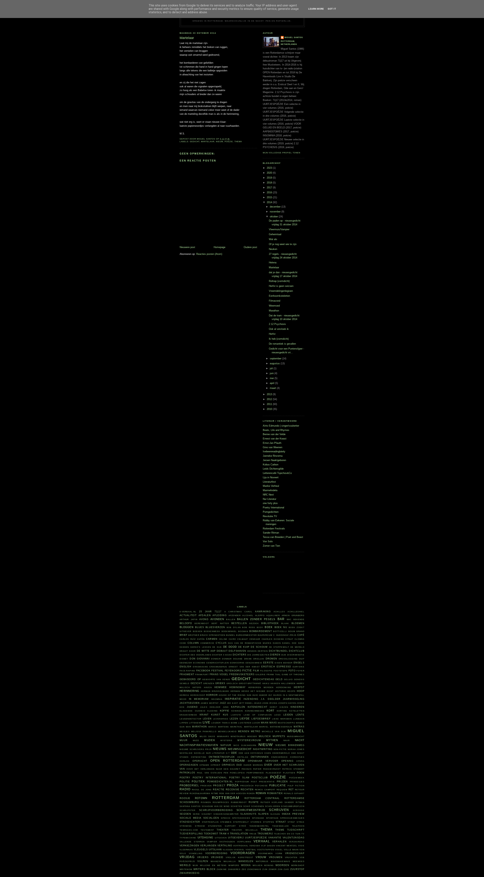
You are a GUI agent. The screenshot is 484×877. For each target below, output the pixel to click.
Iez (270, 695)
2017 (270, 187)
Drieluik (258, 659)
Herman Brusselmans (215, 691)
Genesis (299, 679)
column (193, 643)
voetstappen (265, 850)
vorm (278, 853)
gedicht (194, 141)
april (272, 383)
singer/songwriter (226, 814)
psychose (261, 786)
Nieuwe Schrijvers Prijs (196, 749)
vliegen (228, 850)
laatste (236, 715)
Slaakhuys (248, 814)
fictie (247, 670)
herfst (299, 687)
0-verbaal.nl (188, 612)
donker (216, 659)
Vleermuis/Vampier (279, 229)
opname (204, 765)
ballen (230, 619)
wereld (185, 865)
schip (247, 806)
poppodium (242, 782)
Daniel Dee (289, 643)
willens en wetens (213, 865)
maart (273, 388)
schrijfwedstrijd (251, 810)
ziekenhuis (254, 869)
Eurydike (298, 667)
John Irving (269, 703)
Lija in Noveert (270, 477)
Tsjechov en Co (284, 834)
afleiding (220, 615)
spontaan (272, 818)
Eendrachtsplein (217, 663)
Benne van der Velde (274, 434)
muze (196, 740)
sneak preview (293, 814)
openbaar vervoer (263, 761)
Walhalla (229, 861)
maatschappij (286, 723)
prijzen (282, 781)
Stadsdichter (190, 822)
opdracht (199, 761)
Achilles (279, 612)
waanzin (216, 861)
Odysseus (256, 753)
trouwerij (265, 833)
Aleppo (260, 615)
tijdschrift (295, 830)
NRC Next (268, 494)
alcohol (247, 615)
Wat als (273, 239)
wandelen (245, 861)
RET (291, 789)
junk (226, 707)
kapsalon (238, 707)
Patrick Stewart (293, 769)
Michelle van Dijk (274, 731)
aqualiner (273, 615)
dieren (275, 654)
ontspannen (260, 757)
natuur (225, 745)
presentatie (267, 782)
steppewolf (241, 822)
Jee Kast (232, 703)
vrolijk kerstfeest (239, 857)
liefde (245, 718)
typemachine (188, 838)
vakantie (274, 837)
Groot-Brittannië (250, 683)
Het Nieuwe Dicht (262, 691)
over (268, 764)
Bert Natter (220, 623)
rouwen (206, 802)
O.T (228, 753)
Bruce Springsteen (212, 635)
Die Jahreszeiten (258, 655)
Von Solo (268, 541)
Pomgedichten (270, 511)
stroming (186, 826)
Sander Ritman (271, 532)
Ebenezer (186, 663)
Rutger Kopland (272, 802)
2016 (270, 192)
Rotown (201, 798)
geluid (288, 679)
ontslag (242, 757)
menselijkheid (227, 731)
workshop (297, 865)
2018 (270, 182)
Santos (196, 806)
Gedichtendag (263, 679)
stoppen (268, 822)
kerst (274, 707)
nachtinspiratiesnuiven (199, 745)
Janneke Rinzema (272, 455)
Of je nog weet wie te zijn (282, 244)
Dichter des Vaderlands (195, 655)
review (184, 793)
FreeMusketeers (241, 674)
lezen (234, 718)
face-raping (187, 671)
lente (300, 714)
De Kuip (244, 647)
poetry (185, 777)
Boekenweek (212, 631)
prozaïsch (247, 786)
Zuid (286, 869)
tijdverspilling (191, 833)
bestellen (239, 623)
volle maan (291, 850)
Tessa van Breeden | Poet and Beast (283, 537)
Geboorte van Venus (216, 679)
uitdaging (205, 837)
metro (255, 731)
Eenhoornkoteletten (279, 295)
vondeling (195, 853)
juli (272, 368)
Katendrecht (257, 707)
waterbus (262, 861)
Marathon (274, 310)
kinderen (297, 707)
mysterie (226, 740)
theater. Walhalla (245, 830)
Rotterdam (225, 797)
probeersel (189, 785)
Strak (300, 822)
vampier (212, 842)
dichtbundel (278, 651)
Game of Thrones (293, 674)
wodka (246, 865)
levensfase (220, 719)
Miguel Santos (294, 37)
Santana (185, 806)
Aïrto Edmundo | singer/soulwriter (281, 425)
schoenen (257, 806)
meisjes (185, 731)
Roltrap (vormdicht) (279, 281)
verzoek (254, 846)
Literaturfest (269, 481)
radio (185, 789)
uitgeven (220, 838)
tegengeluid (280, 826)
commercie (207, 643)
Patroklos (187, 772)
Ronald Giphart (294, 793)
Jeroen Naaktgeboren (274, 460)
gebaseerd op (190, 679)
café (300, 635)
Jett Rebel (246, 703)
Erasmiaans (200, 667)
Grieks (220, 683)
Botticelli (280, 631)
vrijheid (217, 857)
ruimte (254, 802)
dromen (271, 658)
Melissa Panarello (203, 731)
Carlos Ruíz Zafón (192, 639)
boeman (243, 631)
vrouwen (275, 857)
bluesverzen (215, 627)
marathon (199, 726)
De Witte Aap (206, 651)
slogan (275, 814)
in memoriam (199, 699)
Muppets (279, 736)
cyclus (221, 643)
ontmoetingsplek (222, 757)
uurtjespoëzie (256, 837)
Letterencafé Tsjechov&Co (277, 473)
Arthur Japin (188, 619)
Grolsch (232, 683)
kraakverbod (188, 715)
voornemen (265, 853)
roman (261, 793)
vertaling (224, 845)
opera (300, 761)
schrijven (279, 809)
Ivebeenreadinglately (274, 451)
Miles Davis (207, 736)
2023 (270, 167)
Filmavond (274, 300)
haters (197, 687)
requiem (282, 790)
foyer (300, 671)
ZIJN (264, 869)
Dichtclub (296, 651)
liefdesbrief (261, 718)
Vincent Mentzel (286, 846)
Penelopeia (237, 773)
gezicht (196, 683)
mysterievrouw (249, 740)
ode (234, 752)
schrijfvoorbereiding (216, 810)
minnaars (223, 736)
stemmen (225, 822)
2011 (270, 404)
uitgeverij (236, 837)
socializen (211, 818)
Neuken (273, 249)
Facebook (203, 670)
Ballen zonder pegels (256, 619)
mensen (243, 731)
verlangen (208, 845)
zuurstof (297, 869)
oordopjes (297, 757)
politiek (198, 781)
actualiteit (188, 615)
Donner (227, 659)
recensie (232, 789)
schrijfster (187, 810)
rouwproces (221, 802)
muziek (209, 740)
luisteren (244, 723)
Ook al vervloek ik (279, 329)
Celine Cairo (227, 639)
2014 (270, 202)
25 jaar (205, 611)
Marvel (264, 727)
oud (239, 765)
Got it (332, 8)
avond (204, 619)
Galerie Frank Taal (268, 674)
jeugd (257, 703)
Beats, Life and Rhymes (276, 430)
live (206, 722)
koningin (237, 711)
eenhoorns (237, 663)
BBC (289, 619)
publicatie (277, 785)
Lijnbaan (298, 719)
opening (287, 761)
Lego (277, 715)
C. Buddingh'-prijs (285, 635)
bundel (230, 635)
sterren (256, 822)
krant (204, 714)
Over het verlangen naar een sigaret (213, 769)
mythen (272, 740)
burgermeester (246, 635)
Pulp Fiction (296, 786)
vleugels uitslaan (208, 849)
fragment (187, 674)
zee (244, 869)
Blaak (285, 623)
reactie (218, 789)
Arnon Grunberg (293, 615)
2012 (270, 399)
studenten (215, 826)
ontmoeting (198, 757)
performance (255, 773)
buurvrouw (265, 635)
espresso (284, 666)
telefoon (298, 826)
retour (299, 790)
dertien (263, 651)
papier (257, 769)
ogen (267, 753)
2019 (270, 177)
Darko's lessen (200, 647)
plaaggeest (274, 773)
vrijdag (187, 857)
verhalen (279, 841)
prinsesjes (297, 782)
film (256, 670)
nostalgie (186, 753)
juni (272, 373)
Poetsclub (260, 777)
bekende (298, 619)
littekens (195, 723)
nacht (300, 740)
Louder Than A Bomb (224, 723)
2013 (270, 394)
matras (299, 726)
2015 (270, 197)
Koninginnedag (254, 711)
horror (212, 695)
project (219, 785)
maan (264, 722)
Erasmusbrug (218, 667)
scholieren (272, 806)
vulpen (202, 861)
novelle (199, 753)
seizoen (185, 814)
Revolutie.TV (270, 516)
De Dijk (217, 647)
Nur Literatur (269, 499)
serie (196, 814)
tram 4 (224, 833)
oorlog (185, 761)
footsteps (281, 671)
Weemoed (274, 305)
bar (281, 619)
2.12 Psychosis (277, 324)
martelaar (207, 141)
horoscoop (197, 695)
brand (300, 631)
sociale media (190, 818)
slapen (263, 814)
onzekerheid (279, 757)
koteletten (296, 711)
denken (252, 651)
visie (301, 846)
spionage (258, 818)
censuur (254, 639)
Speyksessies (241, 818)
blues (199, 627)
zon (280, 869)
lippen (184, 723)
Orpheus (228, 765)
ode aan (244, 753)
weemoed (298, 861)
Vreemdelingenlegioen (281, 290)
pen (226, 773)
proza (233, 785)
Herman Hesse (239, 691)
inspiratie (233, 699)
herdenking (283, 687)
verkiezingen (189, 845)
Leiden (288, 714)
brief (184, 635)
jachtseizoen (190, 703)
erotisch (268, 666)
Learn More (316, 8)
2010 (270, 409)
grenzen (208, 683)
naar (286, 740)
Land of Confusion (258, 715)
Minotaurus (238, 736)
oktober (274, 216)
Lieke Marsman (282, 719)
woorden (282, 865)
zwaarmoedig (189, 873)
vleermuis (186, 850)
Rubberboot (239, 802)
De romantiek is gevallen (282, 343)
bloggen (186, 627)
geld (279, 679)
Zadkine (222, 869)
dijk (283, 655)
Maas (273, 722)
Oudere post (250, 247)
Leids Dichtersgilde (273, 468)
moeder (252, 736)
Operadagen (189, 765)
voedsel (239, 850)
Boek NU (281, 627)
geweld (184, 683)
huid (255, 695)
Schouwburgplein (292, 806)
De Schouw (259, 647)
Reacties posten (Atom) (209, 254)
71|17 (218, 611)
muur (184, 740)
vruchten (291, 857)
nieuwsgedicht (240, 749)
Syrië (242, 826)
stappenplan (210, 822)
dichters (239, 654)
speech (225, 818)
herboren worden (261, 687)
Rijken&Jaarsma (200, 793)
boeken (197, 631)
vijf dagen (268, 846)
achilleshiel (296, 612)
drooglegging (288, 659)
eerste (268, 662)
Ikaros (277, 695)
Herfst (272, 333)
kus (225, 714)
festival (217, 670)
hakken (275, 683)
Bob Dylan (234, 627)
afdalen (205, 615)
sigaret (207, 814)
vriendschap (294, 853)
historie (280, 691)
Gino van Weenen (272, 447)
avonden (217, 619)
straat (281, 822)
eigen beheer (283, 663)
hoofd (291, 691)
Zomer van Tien (271, 545)
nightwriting (263, 749)
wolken (257, 865)
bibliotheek (270, 623)
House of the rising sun (235, 695)
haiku (266, 683)
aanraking (263, 611)
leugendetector (190, 719)
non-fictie (280, 749)
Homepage (219, 247)
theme (280, 830)
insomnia (216, 699)
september (276, 358)
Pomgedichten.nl (220, 781)
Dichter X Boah (222, 655)
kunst (215, 714)
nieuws (220, 749)
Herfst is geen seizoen (281, 286)
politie (185, 781)
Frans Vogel (219, 674)
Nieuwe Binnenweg (289, 745)
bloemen (298, 623)
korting (282, 711)
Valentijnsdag (293, 837)
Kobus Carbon (270, 464)
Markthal (236, 727)
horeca (184, 695)
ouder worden (253, 765)
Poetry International (273, 507)
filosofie (266, 671)
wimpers (233, 865)
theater (223, 830)
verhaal (262, 841)
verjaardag (296, 842)
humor (263, 695)
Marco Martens (218, 727)
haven (208, 687)
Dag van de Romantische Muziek (249, 643)
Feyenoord (233, 670)
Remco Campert (265, 790)
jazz (223, 703)
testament (207, 830)
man (188, 727)
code (183, 643)
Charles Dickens (273, 639)
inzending (251, 699)
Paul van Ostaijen (209, 773)
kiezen (284, 707)
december (275, 206)
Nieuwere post (187, 247)
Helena (272, 262)
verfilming (244, 842)
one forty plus (270, 503)
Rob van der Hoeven (232, 793)
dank (301, 643)
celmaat (242, 639)
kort (270, 710)
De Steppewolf (279, 647)
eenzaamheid (254, 663)
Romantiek (275, 793)
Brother (193, 635)
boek (269, 627)
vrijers (203, 857)
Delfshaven (237, 651)
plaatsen (289, 773)
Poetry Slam (239, 777)
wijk (195, 865)
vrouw (261, 857)
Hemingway (237, 687)
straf (291, 822)
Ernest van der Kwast (274, 438)
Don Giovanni (200, 658)
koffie (224, 710)
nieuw (219, 141)
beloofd (186, 623)
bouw (291, 631)
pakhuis (247, 769)
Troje (253, 834)
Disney (184, 659)
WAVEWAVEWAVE (280, 861)
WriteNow (186, 869)
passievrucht (272, 769)
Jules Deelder (210, 707)
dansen (184, 647)
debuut (222, 651)
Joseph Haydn (287, 703)
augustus (275, 363)
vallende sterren (192, 842)
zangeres (234, 869)
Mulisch (265, 736)
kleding (212, 711)
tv (302, 834)
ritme (214, 793)
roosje (185, 798)
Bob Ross (248, 627)
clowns (299, 639)
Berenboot (202, 623)
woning (269, 865)
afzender (235, 615)
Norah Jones (296, 749)
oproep (215, 765)
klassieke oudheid (192, 711)
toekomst (211, 833)
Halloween (288, 683)
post (254, 782)
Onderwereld (281, 753)
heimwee (220, 687)
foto (292, 670)
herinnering (189, 691)
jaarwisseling (293, 699)
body (260, 627)
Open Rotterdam (227, 760)
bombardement (260, 631)
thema (238, 141)
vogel (279, 850)
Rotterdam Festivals (274, 528)
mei (272, 378)
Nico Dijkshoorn (244, 745)
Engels (299, 662)
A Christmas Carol (238, 612)
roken (251, 793)
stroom (200, 826)
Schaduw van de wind (216, 806)
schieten (236, 806)
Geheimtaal (275, 234)
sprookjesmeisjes (292, 818)
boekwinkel (229, 631)
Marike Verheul (271, 486)
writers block (204, 869)
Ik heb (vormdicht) (279, 338)
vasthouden (227, 842)
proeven (206, 786)
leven (207, 718)
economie (199, 663)
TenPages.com (189, 830)
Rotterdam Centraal (262, 798)
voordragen (242, 853)
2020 (270, 172)
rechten (247, 789)
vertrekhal (240, 846)
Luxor (256, 723)
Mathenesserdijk (281, 727)
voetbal (251, 850)
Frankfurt (202, 674)
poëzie (229, 141)
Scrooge (298, 810)
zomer (273, 869)
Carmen (212, 639)
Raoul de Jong (202, 790)
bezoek (254, 623)
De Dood (230, 646)
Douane (238, 659)
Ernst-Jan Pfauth (272, 443)
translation (239, 833)
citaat (289, 639)
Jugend (192, 707)
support (230, 826)
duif (301, 659)
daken (277, 643)
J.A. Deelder (271, 699)
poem (300, 772)
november (275, 211)
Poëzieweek (296, 778)
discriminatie (295, 655)
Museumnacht (295, 736)
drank (248, 659)
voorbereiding (216, 853)
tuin (298, 834)
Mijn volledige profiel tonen (281, 153)
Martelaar (274, 267)
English (185, 666)
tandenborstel (259, 826)
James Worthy (210, 703)
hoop (300, 691)
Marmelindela (270, 490)
